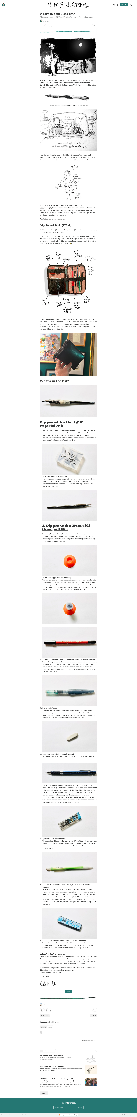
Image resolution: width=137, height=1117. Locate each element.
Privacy (13, 1115)
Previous (45, 1015)
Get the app (75, 1115)
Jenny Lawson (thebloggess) (63, 1086)
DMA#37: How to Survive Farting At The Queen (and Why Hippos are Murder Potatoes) (60, 1080)
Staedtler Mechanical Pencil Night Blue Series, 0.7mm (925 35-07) (67, 785)
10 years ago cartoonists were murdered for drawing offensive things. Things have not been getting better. (61, 1069)
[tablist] (46, 1027)
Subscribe (124, 5)
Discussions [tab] (52, 1051)
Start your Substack (65, 1115)
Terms (17, 1115)
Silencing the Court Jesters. (52, 1066)
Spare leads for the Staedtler (53, 839)
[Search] (114, 4)
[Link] (37, 225)
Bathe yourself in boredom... (52, 1055)
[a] (91, 1082)
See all (43, 1093)
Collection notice (23, 1115)
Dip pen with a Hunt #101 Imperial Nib (62, 424)
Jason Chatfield (47, 20)
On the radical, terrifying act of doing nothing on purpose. (55, 1057)
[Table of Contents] (2, 558)
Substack (121, 1115)
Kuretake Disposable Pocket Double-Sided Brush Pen (62, 659)
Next (92, 1015)
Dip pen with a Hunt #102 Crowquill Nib (66, 527)
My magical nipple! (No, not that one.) (56, 578)
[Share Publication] (117, 4)
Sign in (132, 5)
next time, (45, 976)
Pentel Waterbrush (49, 708)
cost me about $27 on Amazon (75, 324)
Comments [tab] (43, 1027)
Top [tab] (41, 1051)
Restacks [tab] (50, 1027)
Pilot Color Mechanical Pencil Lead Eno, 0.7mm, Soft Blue (64, 940)
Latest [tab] (45, 1051)
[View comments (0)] (46, 25)
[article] (68, 1058)
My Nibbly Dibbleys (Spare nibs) (54, 476)
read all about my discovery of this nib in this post (68, 430)
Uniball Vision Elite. (73, 105)
